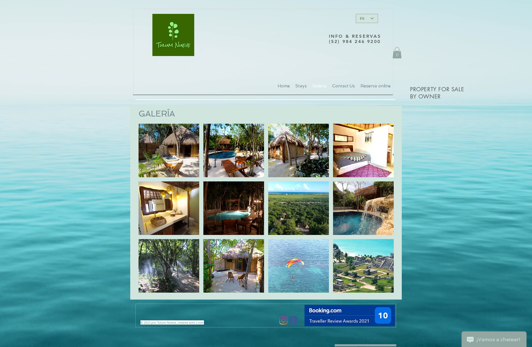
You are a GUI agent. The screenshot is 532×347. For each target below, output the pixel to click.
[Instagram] (283, 320)
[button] (397, 53)
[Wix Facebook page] (293, 320)
